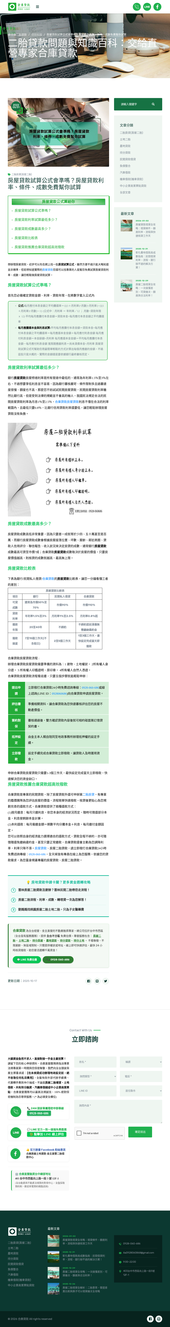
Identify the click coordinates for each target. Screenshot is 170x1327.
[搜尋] (153, 104)
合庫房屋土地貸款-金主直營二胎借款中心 (45, 1155)
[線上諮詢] (147, 7)
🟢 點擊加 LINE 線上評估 (47, 1134)
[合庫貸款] (21, 1231)
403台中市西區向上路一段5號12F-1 (139, 1273)
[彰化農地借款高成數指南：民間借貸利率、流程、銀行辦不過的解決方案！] (126, 253)
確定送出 (140, 1131)
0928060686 (59, 693)
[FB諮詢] (157, 7)
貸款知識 (36, 35)
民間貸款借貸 (128, 159)
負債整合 (125, 166)
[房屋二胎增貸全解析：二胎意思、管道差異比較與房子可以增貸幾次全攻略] (53, 1288)
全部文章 (125, 192)
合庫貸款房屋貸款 (67, 402)
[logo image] (20, 6)
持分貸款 (65, 940)
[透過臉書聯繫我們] (150, 1319)
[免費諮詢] (137, 7)
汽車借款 (125, 172)
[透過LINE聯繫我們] (158, 1319)
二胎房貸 (88, 794)
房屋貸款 (47, 269)
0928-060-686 (90, 687)
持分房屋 (37, 940)
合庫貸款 (48, 578)
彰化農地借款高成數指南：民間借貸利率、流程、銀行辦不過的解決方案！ (146, 260)
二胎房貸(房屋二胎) (22, 174)
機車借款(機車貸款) (131, 179)
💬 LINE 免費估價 (27, 959)
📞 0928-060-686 (58, 959)
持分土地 (79, 940)
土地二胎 (24, 940)
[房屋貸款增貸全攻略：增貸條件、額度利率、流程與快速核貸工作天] (126, 225)
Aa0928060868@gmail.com (138, 1252)
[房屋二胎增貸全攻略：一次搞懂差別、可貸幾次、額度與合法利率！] (126, 285)
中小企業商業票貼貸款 (133, 185)
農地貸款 (51, 940)
